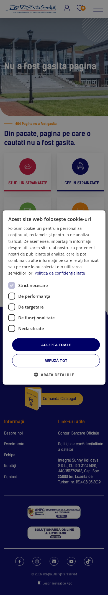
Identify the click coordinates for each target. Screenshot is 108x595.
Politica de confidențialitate (60, 273)
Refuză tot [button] (56, 360)
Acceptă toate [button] (56, 344)
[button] (54, 374)
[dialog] (54, 297)
